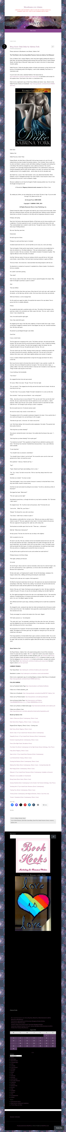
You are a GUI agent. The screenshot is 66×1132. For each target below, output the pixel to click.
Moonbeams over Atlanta (33, 7)
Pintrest (52, 655)
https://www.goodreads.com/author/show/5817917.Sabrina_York (39, 693)
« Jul (32, 1052)
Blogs (16, 818)
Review (13, 1087)
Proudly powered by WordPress (24, 1125)
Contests (13, 1065)
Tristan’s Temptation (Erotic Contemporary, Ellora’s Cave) (24, 797)
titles (31, 653)
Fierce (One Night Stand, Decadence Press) (21, 743)
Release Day (14, 1085)
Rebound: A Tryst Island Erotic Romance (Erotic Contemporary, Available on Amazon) (31, 772)
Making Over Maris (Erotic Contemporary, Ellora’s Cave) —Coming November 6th (30, 765)
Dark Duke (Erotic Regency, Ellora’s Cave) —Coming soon (24, 722)
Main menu (33, 30)
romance (52, 820)
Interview (13, 1075)
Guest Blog (29, 820)
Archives (12, 1054)
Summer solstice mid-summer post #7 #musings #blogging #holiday (27, 1024)
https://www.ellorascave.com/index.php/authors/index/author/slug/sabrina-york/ (29, 711)
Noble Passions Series (43, 820)
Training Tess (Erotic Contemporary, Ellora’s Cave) (22, 790)
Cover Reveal (14, 1067)
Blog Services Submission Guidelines (20, 1103)
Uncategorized (14, 1095)
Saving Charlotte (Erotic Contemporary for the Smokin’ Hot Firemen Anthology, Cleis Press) (32, 783)
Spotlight (13, 1090)
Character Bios (14, 1062)
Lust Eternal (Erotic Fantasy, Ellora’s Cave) (21, 757)
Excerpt (20, 818)
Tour (12, 1094)
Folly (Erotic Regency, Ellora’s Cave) (19, 750)
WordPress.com (45, 1125)
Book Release (18, 820)
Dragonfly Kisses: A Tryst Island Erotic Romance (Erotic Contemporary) (28, 736)
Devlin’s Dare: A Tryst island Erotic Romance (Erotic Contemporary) (27, 732)
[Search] (53, 837)
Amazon (37, 657)
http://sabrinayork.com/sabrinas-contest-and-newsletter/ (35, 673)
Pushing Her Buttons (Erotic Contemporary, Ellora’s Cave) (24, 761)
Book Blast (13, 1059)
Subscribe (59, 1128)
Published (13, 1082)
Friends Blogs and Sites (16, 1105)
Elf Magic (13, 1069)
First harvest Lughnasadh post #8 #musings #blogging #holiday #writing (28, 1021)
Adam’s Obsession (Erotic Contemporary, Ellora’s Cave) (24, 718)
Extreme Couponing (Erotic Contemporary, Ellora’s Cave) (24, 740)
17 (13, 1043)
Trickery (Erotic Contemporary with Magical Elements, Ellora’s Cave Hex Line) (29, 793)
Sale (12, 1089)
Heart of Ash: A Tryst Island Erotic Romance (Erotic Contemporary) (26, 754)
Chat (12, 1064)
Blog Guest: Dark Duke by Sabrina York (24, 46)
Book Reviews (14, 1060)
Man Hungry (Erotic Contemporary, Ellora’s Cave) (22, 768)
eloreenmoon (18, 48)
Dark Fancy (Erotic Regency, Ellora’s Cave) (21, 729)
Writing (12, 1097)
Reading (13, 1084)
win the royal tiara (23, 662)
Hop (12, 1074)
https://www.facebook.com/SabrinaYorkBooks (37, 686)
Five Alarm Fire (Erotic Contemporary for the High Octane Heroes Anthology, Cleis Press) (32, 747)
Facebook (44, 655)
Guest (24, 818)
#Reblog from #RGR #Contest (18, 1022)
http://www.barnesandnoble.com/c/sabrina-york (43, 705)
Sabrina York (14, 822)
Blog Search (13, 833)
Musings (13, 1077)
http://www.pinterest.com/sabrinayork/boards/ (37, 696)
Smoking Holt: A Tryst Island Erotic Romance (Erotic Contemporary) (27, 786)
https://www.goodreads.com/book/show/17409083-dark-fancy (25, 678)
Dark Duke (24, 820)
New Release (14, 1079)
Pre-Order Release (15, 1080)
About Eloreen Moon (16, 1101)
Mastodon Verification (15, 1117)
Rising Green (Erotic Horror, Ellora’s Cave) (20, 779)
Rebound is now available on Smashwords (20, 775)
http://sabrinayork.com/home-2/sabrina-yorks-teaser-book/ (24, 76)
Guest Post (35, 820)
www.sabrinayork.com (25, 659)
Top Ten (13, 1092)
